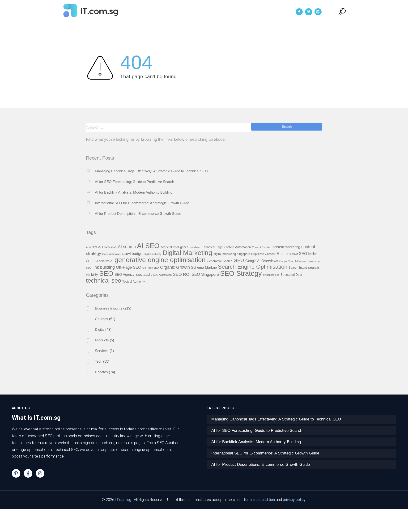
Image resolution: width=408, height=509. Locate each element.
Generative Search (219, 261)
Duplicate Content (263, 254)
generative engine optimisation (160, 259)
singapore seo (271, 274)
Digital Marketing (187, 252)
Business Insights (108, 308)
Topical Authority (133, 281)
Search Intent (298, 267)
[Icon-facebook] (28, 473)
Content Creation (261, 247)
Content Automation (237, 247)
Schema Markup (204, 267)
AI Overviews (107, 247)
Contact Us (258, 11)
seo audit (144, 274)
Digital (99, 329)
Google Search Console (293, 261)
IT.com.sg (123, 499)
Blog (235, 11)
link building (104, 267)
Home (168, 11)
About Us (190, 11)
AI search (127, 246)
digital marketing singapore (231, 254)
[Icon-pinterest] (16, 473)
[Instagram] (40, 473)
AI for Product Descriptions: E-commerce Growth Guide (138, 214)
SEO (106, 273)
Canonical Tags (212, 247)
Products (102, 340)
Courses (101, 319)
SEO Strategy (241, 273)
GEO (239, 260)
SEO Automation (162, 274)
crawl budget (132, 253)
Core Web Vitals (111, 254)
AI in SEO (91, 247)
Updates (101, 372)
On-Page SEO (150, 267)
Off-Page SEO (128, 267)
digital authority (153, 254)
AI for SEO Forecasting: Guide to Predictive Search (134, 182)
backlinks (195, 247)
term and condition (259, 499)
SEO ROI (182, 274)
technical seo (103, 280)
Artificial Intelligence (174, 247)
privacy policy (294, 499)
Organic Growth (175, 267)
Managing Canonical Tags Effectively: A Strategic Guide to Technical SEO (151, 171)
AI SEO (148, 246)
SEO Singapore (205, 274)
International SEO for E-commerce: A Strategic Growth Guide (142, 203)
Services (215, 11)
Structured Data (291, 274)
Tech (98, 361)
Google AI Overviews (261, 261)
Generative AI (104, 261)
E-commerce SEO (292, 253)
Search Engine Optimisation (252, 267)
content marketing (286, 247)
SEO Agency (125, 274)
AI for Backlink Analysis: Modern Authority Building (133, 192)
